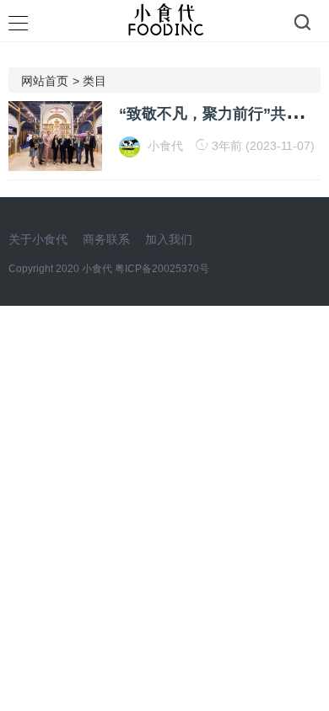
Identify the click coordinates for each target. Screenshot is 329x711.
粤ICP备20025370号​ (162, 269)
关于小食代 (37, 239)
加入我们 (168, 239)
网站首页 (44, 81)
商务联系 (106, 239)
